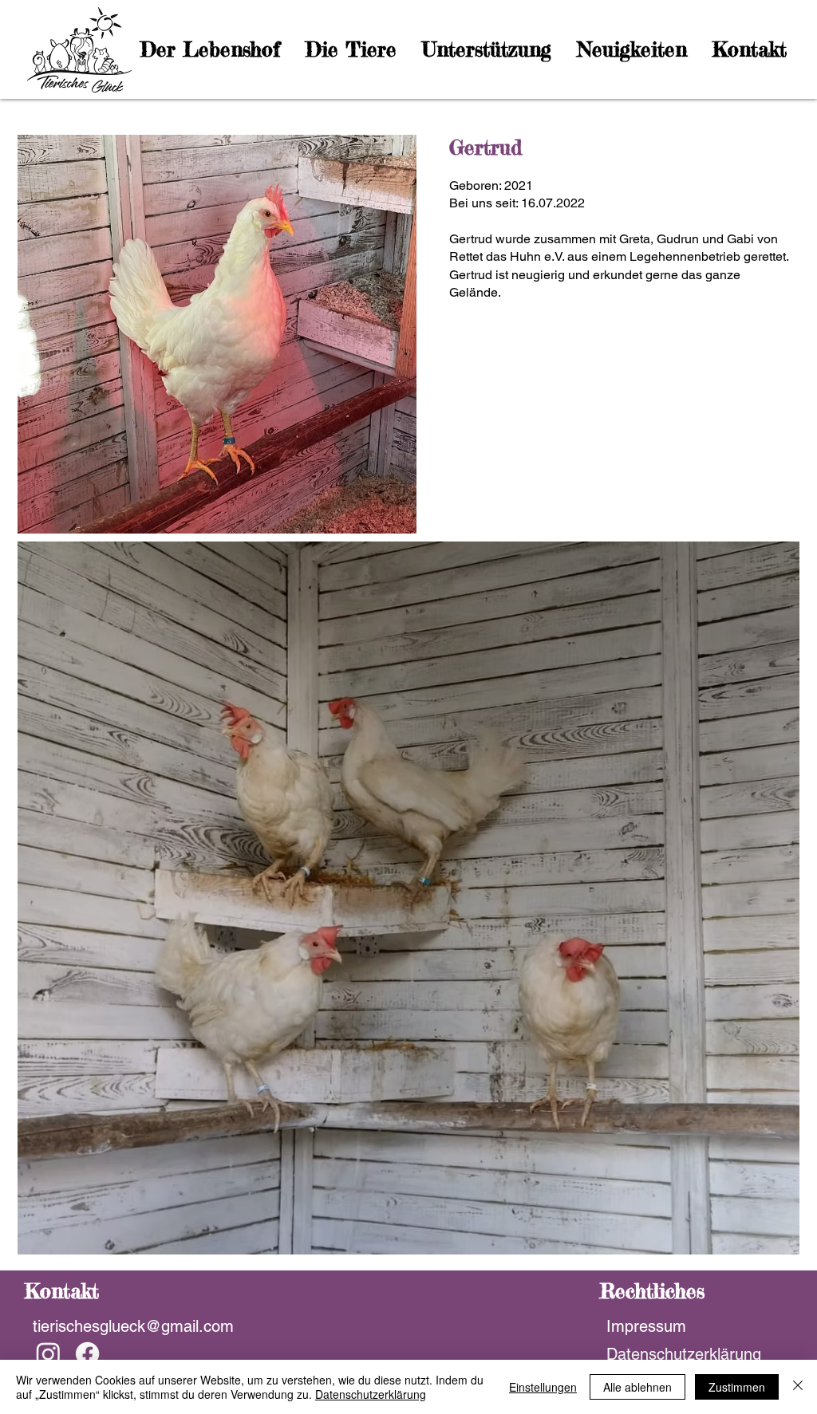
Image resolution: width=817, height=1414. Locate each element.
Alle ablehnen (637, 1387)
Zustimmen (736, 1387)
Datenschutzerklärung (370, 1394)
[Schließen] (797, 1387)
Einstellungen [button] (543, 1387)
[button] (211, 49)
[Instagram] (48, 1353)
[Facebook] (87, 1353)
